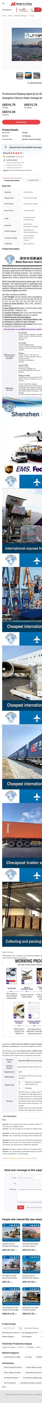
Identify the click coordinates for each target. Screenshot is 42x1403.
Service (10, 16)
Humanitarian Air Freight (12, 1357)
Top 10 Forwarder (10, 1383)
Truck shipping (26, 1336)
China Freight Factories (34, 1367)
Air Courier (28, 1357)
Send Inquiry (21, 122)
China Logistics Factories (12, 1372)
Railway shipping (7, 1336)
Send (20, 1207)
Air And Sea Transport (11, 1378)
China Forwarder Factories (13, 1367)
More (4, 1387)
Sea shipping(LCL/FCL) (29, 1333)
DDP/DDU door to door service (12, 1333)
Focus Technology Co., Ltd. (27, 1394)
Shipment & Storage (20, 16)
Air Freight (31, 16)
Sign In (5, 170)
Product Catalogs (32, 1328)
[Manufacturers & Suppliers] (21, 4)
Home (4, 16)
